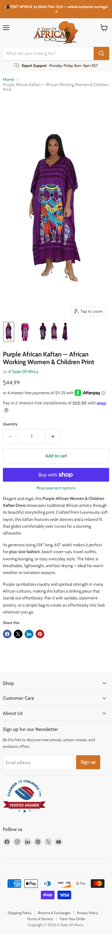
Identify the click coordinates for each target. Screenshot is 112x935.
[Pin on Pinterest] (40, 634)
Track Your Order (72, 918)
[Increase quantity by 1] (53, 436)
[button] (9, 332)
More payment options (56, 488)
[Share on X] (18, 634)
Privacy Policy (87, 912)
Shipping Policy (19, 912)
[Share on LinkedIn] (29, 634)
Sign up (88, 762)
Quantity (10, 424)
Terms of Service (40, 918)
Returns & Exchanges (54, 912)
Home (8, 79)
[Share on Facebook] (7, 634)
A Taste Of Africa (23, 371)
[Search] (101, 53)
